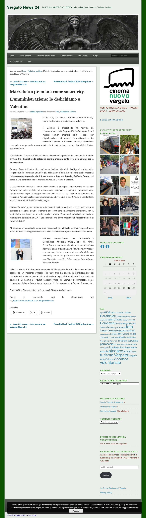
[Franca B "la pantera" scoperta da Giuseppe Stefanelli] (109, 226)
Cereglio (126, 320)
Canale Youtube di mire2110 (111, 402)
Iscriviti (106, 475)
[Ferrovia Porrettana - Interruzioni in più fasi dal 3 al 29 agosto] (109, 186)
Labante (114, 333)
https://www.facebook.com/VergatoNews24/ (33, 300)
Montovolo (114, 341)
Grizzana (121, 330)
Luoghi (95, 55)
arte (107, 311)
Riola (116, 347)
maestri (120, 337)
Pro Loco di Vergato (108, 411)
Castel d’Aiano (114, 319)
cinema (132, 319)
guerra (131, 330)
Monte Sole (104, 341)
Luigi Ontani (105, 337)
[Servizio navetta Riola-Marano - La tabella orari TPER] (109, 145)
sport (127, 351)
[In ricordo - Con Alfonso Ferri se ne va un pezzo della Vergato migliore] (129, 186)
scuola (104, 351)
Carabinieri (108, 315)
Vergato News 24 (23, 7)
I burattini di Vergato (108, 406)
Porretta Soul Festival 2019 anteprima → (74, 81)
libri (120, 333)
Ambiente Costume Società (45, 55)
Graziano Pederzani (108, 330)
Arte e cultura (83, 55)
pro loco (109, 347)
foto (57, 111)
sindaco (73, 111)
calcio (128, 312)
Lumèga (113, 337)
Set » (128, 297)
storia (134, 351)
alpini (102, 313)
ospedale (133, 340)
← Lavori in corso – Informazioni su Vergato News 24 (27, 83)
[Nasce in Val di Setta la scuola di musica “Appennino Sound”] (129, 206)
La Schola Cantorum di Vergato (113, 488)
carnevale (122, 316)
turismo (106, 354)
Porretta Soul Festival (122, 344)
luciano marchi (129, 333)
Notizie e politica (25, 55)
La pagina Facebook (111, 120)
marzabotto (64, 111)
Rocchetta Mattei (128, 347)
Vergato (121, 354)
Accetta (76, 511)
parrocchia (106, 344)
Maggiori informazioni (130, 508)
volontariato (110, 362)
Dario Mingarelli (124, 323)
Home (12, 55)
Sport (29, 61)
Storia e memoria (67, 55)
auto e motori (117, 312)
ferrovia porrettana (116, 327)
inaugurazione (105, 334)
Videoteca (121, 358)
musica (122, 340)
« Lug (110, 297)
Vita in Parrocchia (16, 61)
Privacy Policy (106, 492)
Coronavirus (108, 322)
